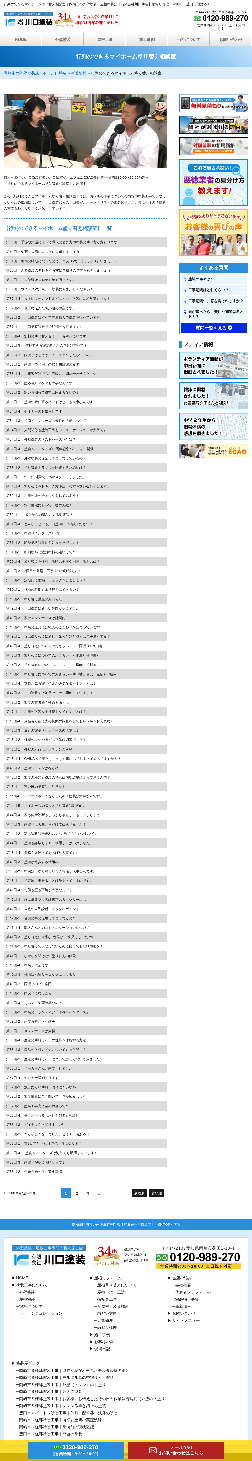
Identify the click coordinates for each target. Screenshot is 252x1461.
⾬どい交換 (107, 1313)
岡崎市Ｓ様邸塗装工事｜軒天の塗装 (50, 1391)
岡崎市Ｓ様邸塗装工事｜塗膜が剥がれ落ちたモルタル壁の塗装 (74, 1370)
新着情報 (183, 1306)
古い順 (157, 1193)
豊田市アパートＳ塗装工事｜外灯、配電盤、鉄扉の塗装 (68, 1413)
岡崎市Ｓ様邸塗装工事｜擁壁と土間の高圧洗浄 (60, 1420)
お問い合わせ (184, 1313)
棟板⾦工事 (107, 1299)
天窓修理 (105, 1320)
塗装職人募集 (187, 1299)
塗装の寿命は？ (201, 279)
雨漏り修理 (107, 1328)
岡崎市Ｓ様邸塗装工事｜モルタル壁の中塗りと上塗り (66, 1377)
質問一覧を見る (211, 327)
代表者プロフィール (193, 1292)
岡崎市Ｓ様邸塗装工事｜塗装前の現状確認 (56, 1427)
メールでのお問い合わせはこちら (181, 1450)
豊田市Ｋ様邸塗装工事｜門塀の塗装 (50, 1434)
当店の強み (182, 1278)
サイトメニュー (186, 1320)
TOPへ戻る (171, 1224)
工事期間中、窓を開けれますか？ (216, 301)
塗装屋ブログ (28, 1363)
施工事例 (102, 1335)
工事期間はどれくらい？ (208, 290)
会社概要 (183, 1285)
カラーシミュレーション (41, 1313)
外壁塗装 (27, 1292)
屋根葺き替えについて (117, 1285)
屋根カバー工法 (111, 1292)
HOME (21, 39)
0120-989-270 (76, 1450)
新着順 (139, 1193)
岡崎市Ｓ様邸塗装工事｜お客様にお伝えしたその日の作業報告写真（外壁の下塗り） (94, 1399)
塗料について (31, 1306)
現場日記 (102, 1349)
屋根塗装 (27, 1299)
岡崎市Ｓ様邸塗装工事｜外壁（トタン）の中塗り (62, 1385)
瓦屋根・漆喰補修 (113, 1306)
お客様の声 (104, 1342)
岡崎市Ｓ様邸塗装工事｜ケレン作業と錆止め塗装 (62, 1406)
